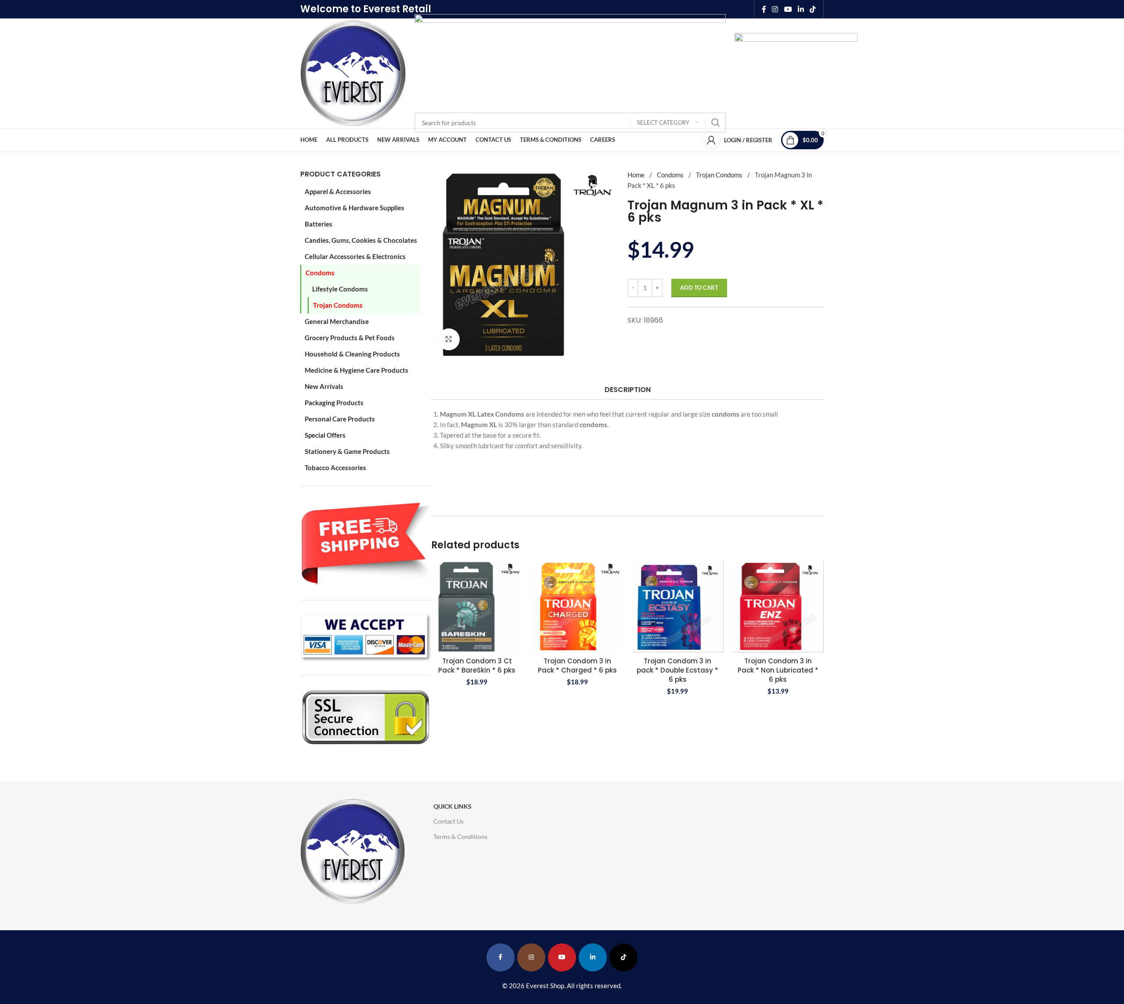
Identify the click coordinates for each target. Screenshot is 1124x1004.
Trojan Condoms (338, 305)
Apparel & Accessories (338, 191)
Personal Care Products (340, 419)
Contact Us (448, 821)
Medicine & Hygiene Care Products (356, 370)
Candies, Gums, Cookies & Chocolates (361, 240)
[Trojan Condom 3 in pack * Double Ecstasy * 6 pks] (678, 607)
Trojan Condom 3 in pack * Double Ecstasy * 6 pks (677, 670)
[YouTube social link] (788, 9)
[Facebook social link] (764, 9)
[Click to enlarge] (449, 339)
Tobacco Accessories (335, 467)
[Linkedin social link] (801, 9)
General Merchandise (337, 321)
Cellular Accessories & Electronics (355, 256)
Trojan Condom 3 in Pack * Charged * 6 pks (577, 665)
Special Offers (325, 435)
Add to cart (699, 287)
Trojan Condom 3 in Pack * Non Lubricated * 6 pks (778, 670)
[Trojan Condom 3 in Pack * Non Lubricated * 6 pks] (778, 607)
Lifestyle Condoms (340, 289)
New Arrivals (324, 386)
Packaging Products (334, 403)
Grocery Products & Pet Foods (350, 338)
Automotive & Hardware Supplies (354, 208)
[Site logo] (353, 72)
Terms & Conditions (460, 836)
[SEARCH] (716, 122)
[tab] (627, 389)
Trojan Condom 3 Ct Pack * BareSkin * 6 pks (476, 665)
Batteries (318, 224)
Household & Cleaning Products (352, 354)
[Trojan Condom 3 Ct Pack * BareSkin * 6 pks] (477, 607)
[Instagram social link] (775, 9)
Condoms (320, 273)
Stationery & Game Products (347, 451)
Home (636, 175)
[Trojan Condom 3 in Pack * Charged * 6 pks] (577, 607)
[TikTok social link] (813, 9)
